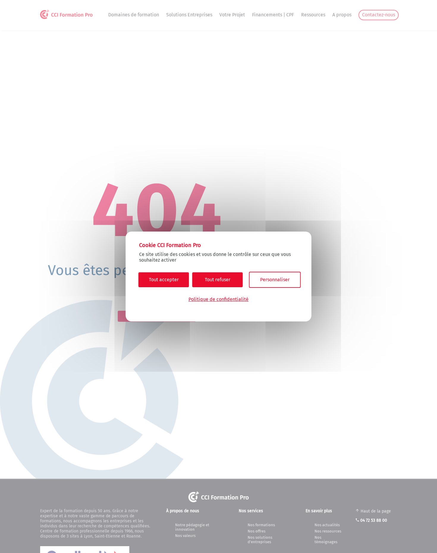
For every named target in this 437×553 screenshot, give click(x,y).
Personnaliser (275, 279)
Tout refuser (217, 279)
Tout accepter (164, 279)
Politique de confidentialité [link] (218, 299)
